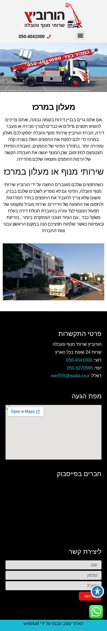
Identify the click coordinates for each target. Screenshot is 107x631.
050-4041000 (79, 360)
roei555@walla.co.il (70, 375)
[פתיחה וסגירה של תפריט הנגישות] (97, 591)
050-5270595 (80, 368)
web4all (31, 623)
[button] (80, 35)
